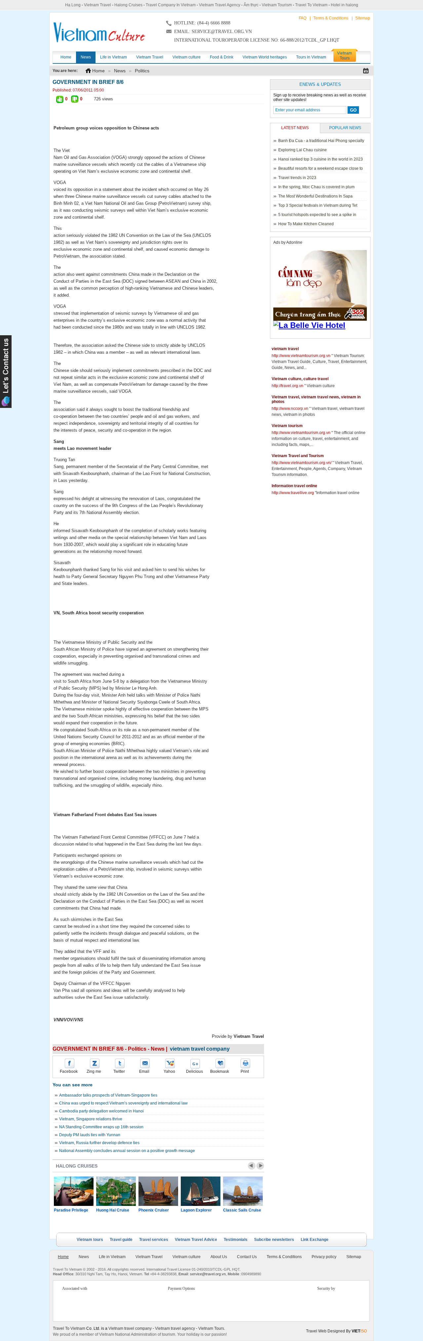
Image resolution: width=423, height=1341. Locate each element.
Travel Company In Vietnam (171, 5)
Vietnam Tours (211, 1328)
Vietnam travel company (130, 1328)
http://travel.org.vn (287, 385)
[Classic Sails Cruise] (243, 1191)
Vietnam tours (90, 1239)
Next (260, 1166)
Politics (142, 70)
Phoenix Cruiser (153, 1210)
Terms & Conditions (330, 18)
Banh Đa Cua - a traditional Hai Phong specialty (321, 140)
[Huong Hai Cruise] (116, 1191)
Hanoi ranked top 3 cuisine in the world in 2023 (320, 159)
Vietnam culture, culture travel (300, 379)
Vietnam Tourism (277, 5)
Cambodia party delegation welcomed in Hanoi (101, 1111)
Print (245, 1071)
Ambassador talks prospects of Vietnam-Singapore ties (108, 1095)
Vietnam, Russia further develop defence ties (99, 1143)
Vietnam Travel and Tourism (298, 455)
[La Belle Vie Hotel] (321, 325)
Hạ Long (73, 5)
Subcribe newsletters (274, 1239)
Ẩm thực (251, 5)
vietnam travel (285, 348)
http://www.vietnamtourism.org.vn (301, 355)
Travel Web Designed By (336, 1331)
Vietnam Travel (97, 5)
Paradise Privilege (71, 1210)
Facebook (69, 1071)
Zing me (94, 1071)
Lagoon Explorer (196, 1210)
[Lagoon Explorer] (200, 1191)
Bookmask (219, 1071)
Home (98, 70)
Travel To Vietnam (311, 5)
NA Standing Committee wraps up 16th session (101, 1127)
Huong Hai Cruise (112, 1210)
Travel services (153, 1239)
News (120, 70)
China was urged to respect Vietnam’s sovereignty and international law (123, 1103)
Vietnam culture (187, 1256)
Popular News (345, 128)
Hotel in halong (344, 5)
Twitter (119, 1071)
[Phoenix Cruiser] (158, 1191)
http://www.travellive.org (293, 492)
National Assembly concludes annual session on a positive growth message (127, 1150)
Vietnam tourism (287, 425)
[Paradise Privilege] (74, 1191)
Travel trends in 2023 (297, 177)
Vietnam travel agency (175, 1328)
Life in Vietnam (112, 1256)
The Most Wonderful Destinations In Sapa (315, 196)
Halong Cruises (128, 5)
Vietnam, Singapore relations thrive (90, 1119)
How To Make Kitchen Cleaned (306, 224)
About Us (219, 1256)
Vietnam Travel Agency (219, 5)
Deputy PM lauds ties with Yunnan (89, 1135)
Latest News (295, 128)
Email (144, 1071)
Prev (251, 1166)
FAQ (302, 18)
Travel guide (121, 1239)
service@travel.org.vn (208, 1274)
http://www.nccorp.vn (290, 408)
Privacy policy (324, 1256)
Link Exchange (314, 1239)
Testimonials (236, 1239)
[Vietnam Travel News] (99, 32)
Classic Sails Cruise (242, 1210)
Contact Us (247, 1256)
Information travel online (294, 486)
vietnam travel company (200, 1049)
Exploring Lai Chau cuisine (302, 150)
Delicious (194, 1071)
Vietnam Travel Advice (196, 1239)
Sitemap (362, 18)
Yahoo (169, 1071)
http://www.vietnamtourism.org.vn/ (301, 462)
